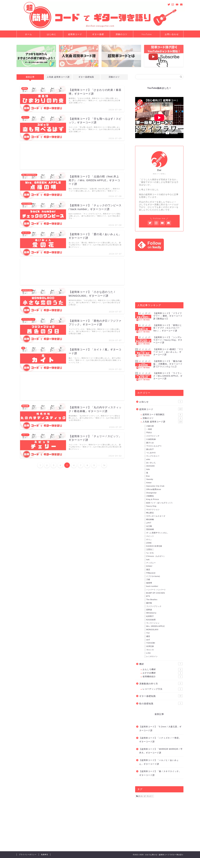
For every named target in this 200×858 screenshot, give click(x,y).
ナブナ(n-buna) (153, 576)
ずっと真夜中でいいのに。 (157, 533)
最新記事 (30, 77)
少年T (148, 523)
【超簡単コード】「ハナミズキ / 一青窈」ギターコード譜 (160, 740)
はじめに (51, 34)
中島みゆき (151, 573)
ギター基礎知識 (86, 77)
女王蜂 (149, 526)
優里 (148, 636)
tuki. (148, 560)
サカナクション (153, 509)
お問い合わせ (172, 34)
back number (152, 586)
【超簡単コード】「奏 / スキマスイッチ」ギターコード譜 (160, 773)
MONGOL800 (152, 630)
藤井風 (149, 603)
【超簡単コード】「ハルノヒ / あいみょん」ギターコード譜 (159, 762)
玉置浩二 (150, 549)
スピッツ (150, 536)
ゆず (148, 640)
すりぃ (149, 540)
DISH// (149, 566)
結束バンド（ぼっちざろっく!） (159, 503)
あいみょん (151, 463)
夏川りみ (150, 443)
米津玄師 (150, 646)
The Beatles (151, 600)
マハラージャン (153, 623)
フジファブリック (153, 606)
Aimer (149, 483)
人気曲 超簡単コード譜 (58, 77)
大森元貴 (150, 426)
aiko (148, 459)
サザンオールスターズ (155, 516)
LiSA (148, 653)
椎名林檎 (150, 519)
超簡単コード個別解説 (162, 414)
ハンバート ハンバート (156, 590)
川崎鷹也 (150, 496)
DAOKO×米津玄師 (154, 546)
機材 (160, 664)
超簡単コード (75, 34)
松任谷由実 (151, 620)
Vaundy (149, 479)
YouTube (147, 34)
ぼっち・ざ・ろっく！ (145, 796)
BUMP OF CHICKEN (155, 593)
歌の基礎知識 (160, 703)
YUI (148, 633)
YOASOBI (150, 643)
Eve (148, 476)
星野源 (149, 610)
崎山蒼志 (150, 513)
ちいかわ (150, 553)
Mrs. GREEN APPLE (155, 626)
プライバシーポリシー (27, 854)
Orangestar (151, 493)
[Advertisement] (72, 157)
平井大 (149, 433)
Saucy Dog (151, 506)
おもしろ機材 (162, 669)
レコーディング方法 (162, 689)
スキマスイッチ (153, 436)
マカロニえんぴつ (153, 446)
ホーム (28, 34)
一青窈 (149, 429)
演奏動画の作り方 (160, 683)
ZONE (149, 543)
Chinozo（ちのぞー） (155, 556)
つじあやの (151, 453)
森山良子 (150, 449)
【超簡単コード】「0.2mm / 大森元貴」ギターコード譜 (160, 729)
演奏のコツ (121, 34)
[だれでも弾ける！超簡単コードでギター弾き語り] (100, 28)
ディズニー (151, 563)
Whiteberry (151, 613)
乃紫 (148, 579)
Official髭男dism (153, 489)
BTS (148, 596)
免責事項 (44, 854)
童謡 (148, 570)
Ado (148, 469)
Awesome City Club (155, 486)
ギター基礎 (98, 34)
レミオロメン (152, 656)
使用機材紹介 (162, 676)
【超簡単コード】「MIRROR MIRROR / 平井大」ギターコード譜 (161, 751)
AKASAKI (150, 466)
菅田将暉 (150, 529)
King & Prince (152, 499)
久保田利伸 (151, 439)
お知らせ (160, 402)
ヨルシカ (150, 650)
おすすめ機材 (162, 673)
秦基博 (149, 583)
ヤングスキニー (153, 456)
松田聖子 (150, 616)
